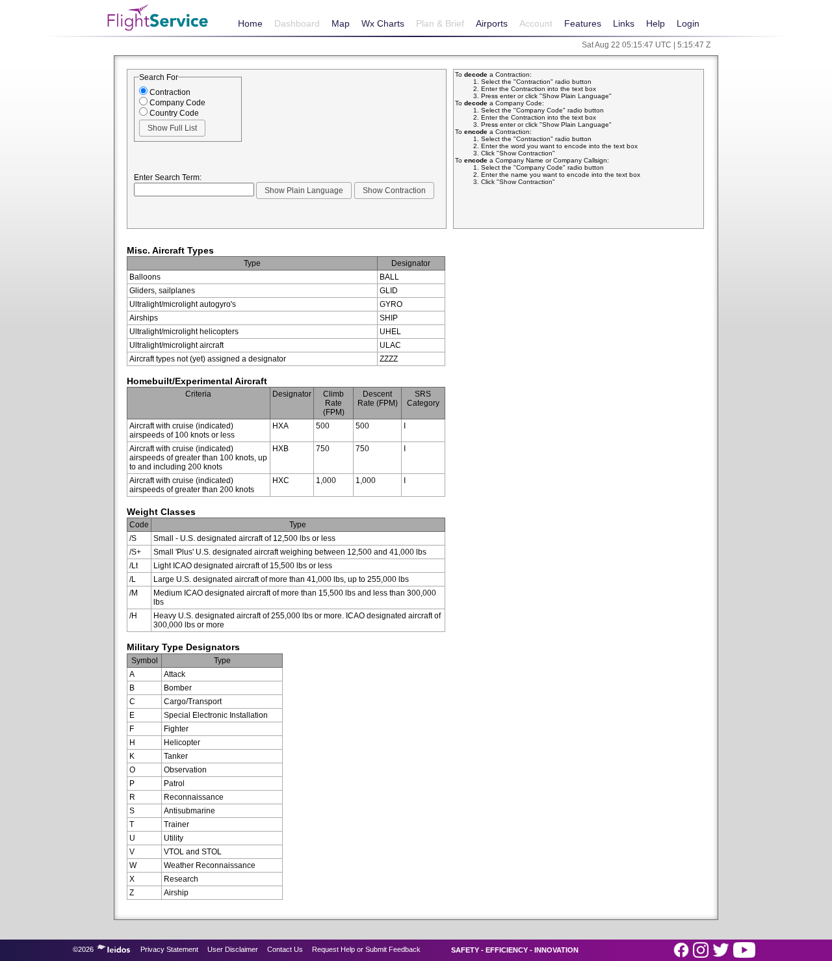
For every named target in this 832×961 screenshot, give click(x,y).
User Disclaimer (232, 949)
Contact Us (285, 949)
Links (623, 23)
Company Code (176, 102)
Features (582, 23)
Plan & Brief (440, 23)
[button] (172, 128)
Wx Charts (382, 23)
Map (341, 23)
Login (688, 23)
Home (250, 23)
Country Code (173, 113)
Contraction (169, 92)
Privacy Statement (169, 949)
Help (655, 23)
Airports (492, 23)
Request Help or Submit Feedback (366, 949)
